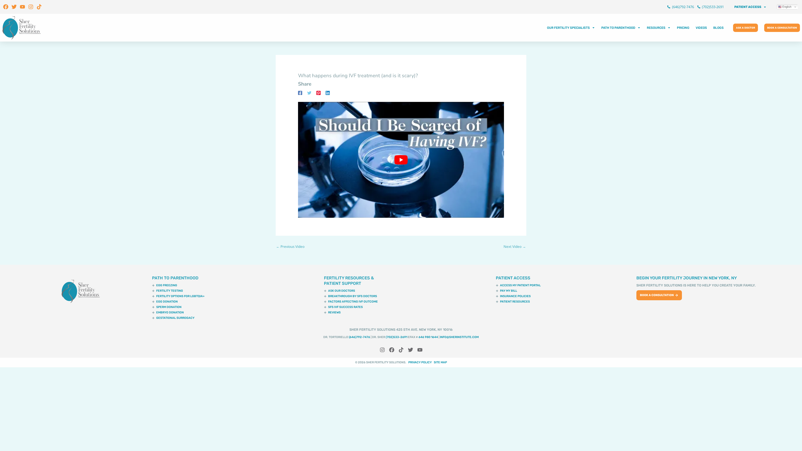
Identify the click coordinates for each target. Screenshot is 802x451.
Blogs (718, 28)
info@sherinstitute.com (459, 337)
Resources (656, 28)
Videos (701, 28)
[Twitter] (309, 92)
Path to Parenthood (618, 28)
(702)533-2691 (396, 337)
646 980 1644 (428, 337)
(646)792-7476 (359, 337)
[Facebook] (300, 92)
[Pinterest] (318, 92)
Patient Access (747, 7)
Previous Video (290, 246)
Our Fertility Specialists (568, 28)
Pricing (683, 28)
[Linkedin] (328, 92)
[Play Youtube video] (401, 160)
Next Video (515, 246)
